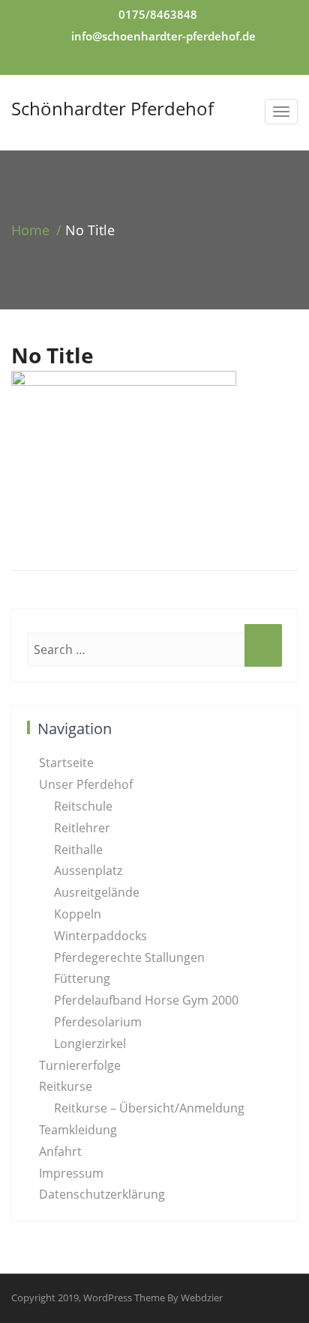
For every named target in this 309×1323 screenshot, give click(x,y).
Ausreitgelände (97, 892)
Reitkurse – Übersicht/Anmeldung (149, 1108)
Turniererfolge (80, 1065)
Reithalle (78, 849)
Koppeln (77, 914)
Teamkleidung (78, 1129)
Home (30, 230)
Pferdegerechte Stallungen (129, 957)
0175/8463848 (157, 14)
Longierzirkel (90, 1043)
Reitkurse (65, 1086)
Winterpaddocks (100, 935)
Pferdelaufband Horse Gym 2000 (146, 1000)
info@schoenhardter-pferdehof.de (163, 35)
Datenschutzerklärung (102, 1194)
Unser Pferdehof (86, 784)
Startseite (66, 762)
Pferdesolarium (98, 1022)
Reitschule (83, 806)
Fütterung (82, 978)
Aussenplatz (88, 870)
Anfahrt (60, 1151)
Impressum (71, 1173)
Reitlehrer (82, 828)
